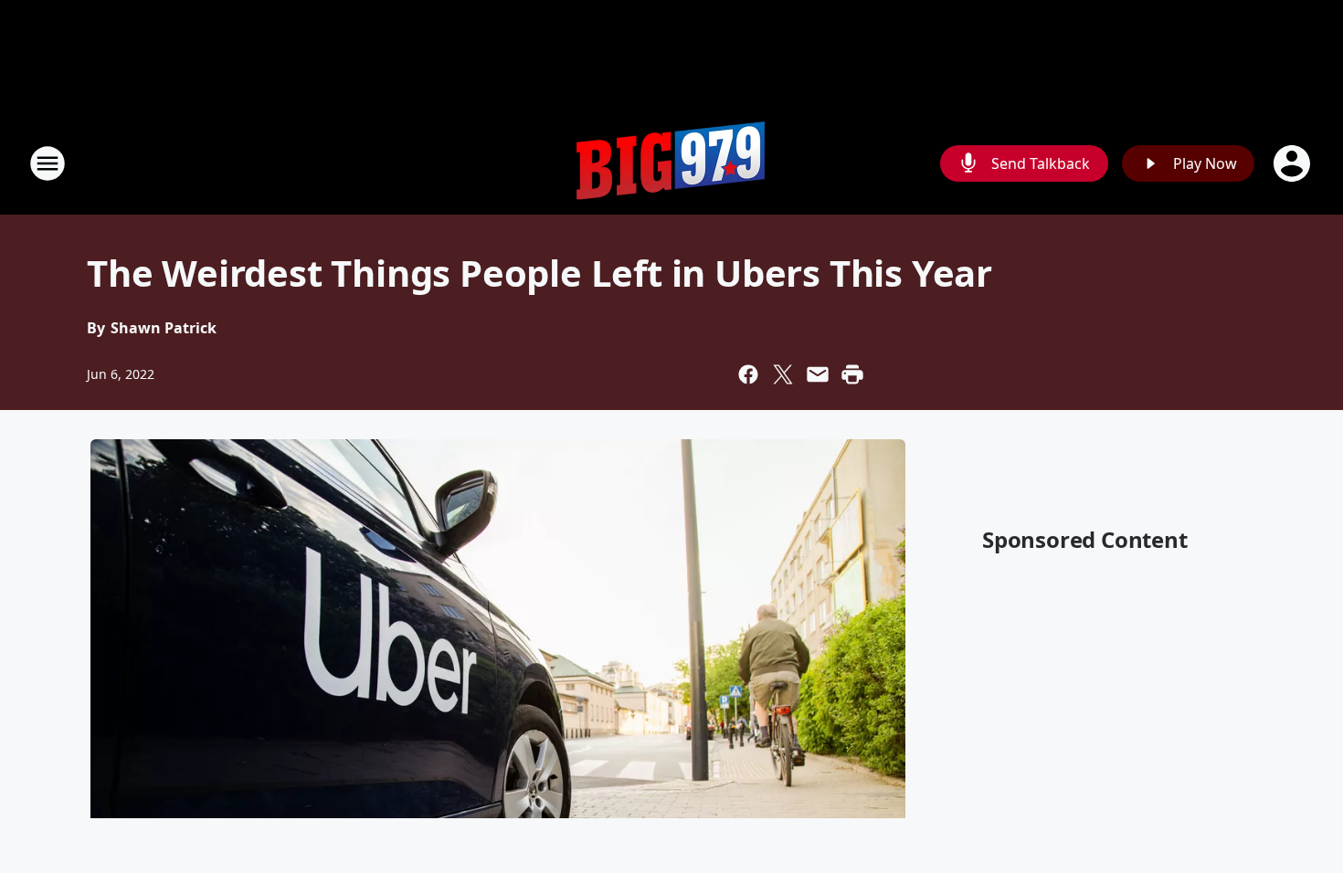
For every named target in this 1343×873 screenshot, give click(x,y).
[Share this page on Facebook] (748, 374)
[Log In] (1294, 163)
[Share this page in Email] (817, 374)
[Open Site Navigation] (47, 163)
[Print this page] (852, 374)
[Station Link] (671, 163)
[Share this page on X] (783, 374)
